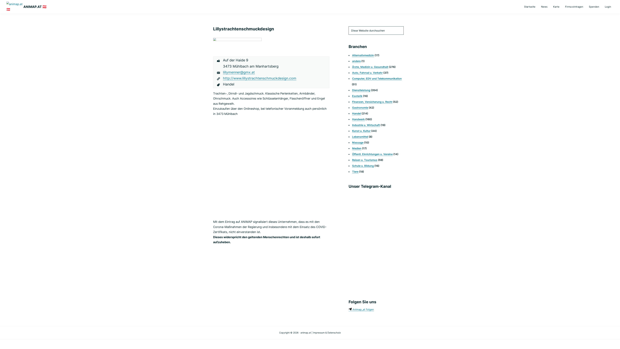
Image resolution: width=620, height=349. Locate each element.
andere (356, 61)
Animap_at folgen (363, 309)
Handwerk (358, 119)
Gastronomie (360, 107)
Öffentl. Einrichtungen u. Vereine (372, 154)
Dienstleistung (361, 90)
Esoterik (357, 96)
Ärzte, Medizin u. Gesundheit (370, 67)
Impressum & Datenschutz (327, 332)
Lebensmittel (360, 136)
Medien (356, 148)
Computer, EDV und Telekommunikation (377, 78)
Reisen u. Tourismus (364, 160)
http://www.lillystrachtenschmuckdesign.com (259, 78)
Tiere (355, 171)
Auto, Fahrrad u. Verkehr (367, 72)
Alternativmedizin (363, 55)
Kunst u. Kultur (361, 130)
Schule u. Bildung (363, 165)
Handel (356, 113)
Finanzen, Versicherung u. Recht (372, 101)
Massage (357, 142)
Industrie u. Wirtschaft (366, 125)
